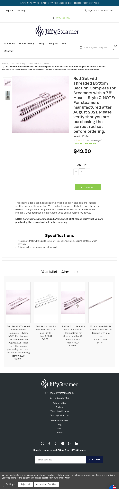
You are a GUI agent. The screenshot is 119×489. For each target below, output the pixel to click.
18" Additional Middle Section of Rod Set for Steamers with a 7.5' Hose (101, 333)
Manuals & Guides (59, 420)
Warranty (21, 10)
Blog (64, 43)
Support (53, 43)
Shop (42, 43)
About (59, 428)
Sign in (91, 10)
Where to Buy (26, 43)
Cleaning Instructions (59, 415)
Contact (8, 51)
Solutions (9, 43)
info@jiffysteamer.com (61, 393)
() (114, 49)
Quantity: (80, 164)
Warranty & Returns (60, 411)
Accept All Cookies (46, 484)
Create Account (106, 10)
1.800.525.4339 (63, 18)
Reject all (25, 484)
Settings (10, 484)
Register (9, 10)
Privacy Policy (63, 478)
